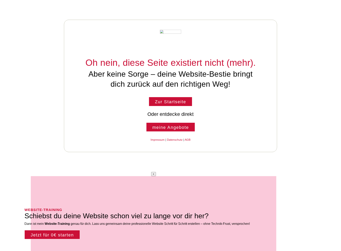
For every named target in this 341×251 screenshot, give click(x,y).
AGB (187, 139)
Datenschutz (175, 139)
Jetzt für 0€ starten (52, 234)
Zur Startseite (170, 101)
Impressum (158, 139)
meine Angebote (170, 127)
